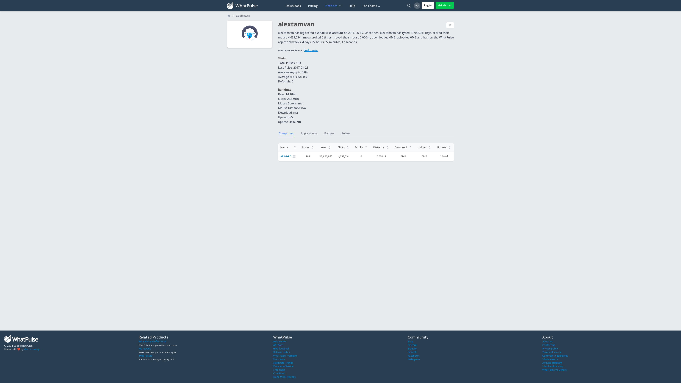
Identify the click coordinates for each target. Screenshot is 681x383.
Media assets (550, 359)
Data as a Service (283, 366)
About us (547, 341)
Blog (410, 341)
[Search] (409, 6)
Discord (412, 345)
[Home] (229, 16)
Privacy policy (550, 348)
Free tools (279, 369)
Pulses (345, 133)
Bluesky (412, 348)
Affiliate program (552, 362)
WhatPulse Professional (152, 341)
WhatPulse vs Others (554, 369)
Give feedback (281, 348)
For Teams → (371, 6)
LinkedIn (412, 352)
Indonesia (311, 50)
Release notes (281, 352)
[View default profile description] (450, 25)
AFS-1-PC (285, 156)
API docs (278, 345)
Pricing (313, 6)
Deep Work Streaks (284, 377)
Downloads (293, 6)
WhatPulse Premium (285, 355)
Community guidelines (555, 355)
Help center (280, 341)
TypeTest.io (145, 355)
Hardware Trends (283, 362)
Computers (286, 133)
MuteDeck (145, 348)
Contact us (548, 345)
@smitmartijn (32, 349)
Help (352, 6)
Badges (329, 133)
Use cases (279, 359)
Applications (309, 133)
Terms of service (552, 352)
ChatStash (279, 373)
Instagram (414, 359)
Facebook (413, 355)
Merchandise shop (552, 366)
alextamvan (243, 16)
